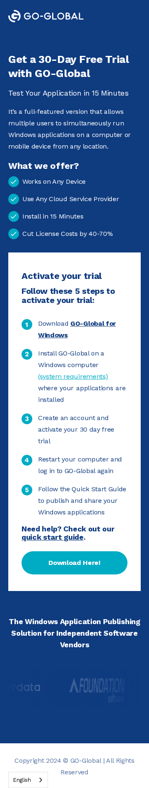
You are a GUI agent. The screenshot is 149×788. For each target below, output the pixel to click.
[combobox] (28, 780)
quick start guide (53, 537)
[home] (52, 16)
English (22, 780)
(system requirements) (73, 376)
